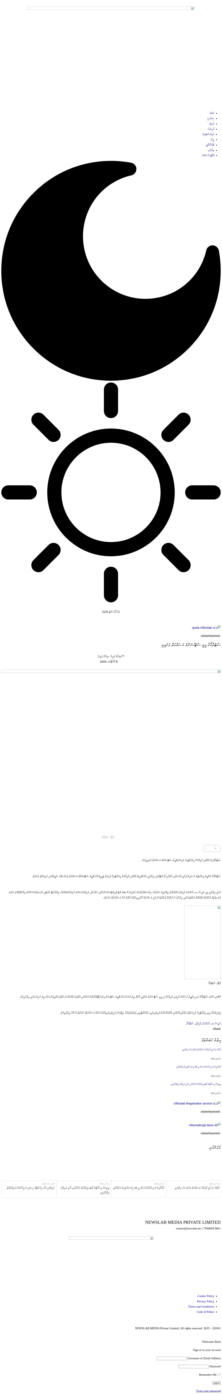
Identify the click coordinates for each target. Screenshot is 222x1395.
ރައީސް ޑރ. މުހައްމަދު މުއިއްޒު (208, 1023)
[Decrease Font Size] (208, 848)
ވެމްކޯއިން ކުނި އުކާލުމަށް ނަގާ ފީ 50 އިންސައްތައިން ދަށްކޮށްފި (198, 1067)
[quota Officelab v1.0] (111, 627)
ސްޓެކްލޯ (190, 1023)
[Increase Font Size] (217, 848)
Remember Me (208, 1374)
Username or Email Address (204, 1358)
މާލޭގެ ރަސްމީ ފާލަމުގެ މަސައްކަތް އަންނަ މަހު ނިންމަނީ (201, 1049)
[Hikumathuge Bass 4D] (111, 1125)
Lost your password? (208, 1391)
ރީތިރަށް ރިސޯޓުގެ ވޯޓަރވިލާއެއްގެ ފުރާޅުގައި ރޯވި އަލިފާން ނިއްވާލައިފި (196, 1084)
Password (215, 1366)
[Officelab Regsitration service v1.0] (111, 1103)
